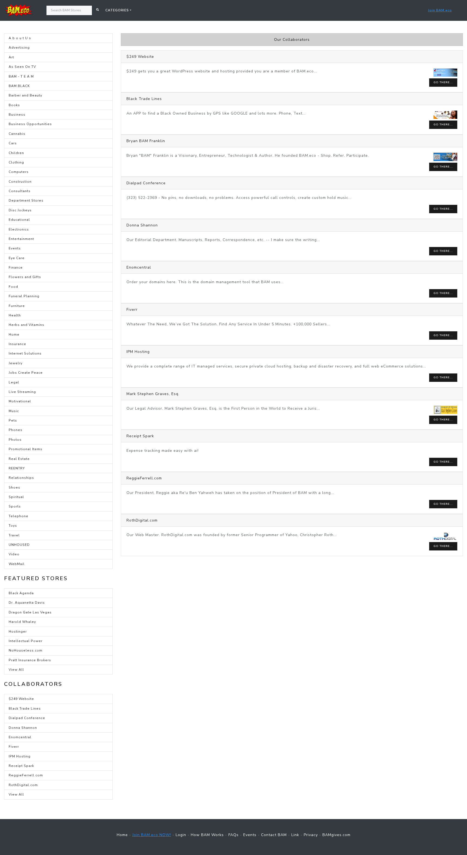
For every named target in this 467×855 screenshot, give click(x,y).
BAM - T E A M (21, 76)
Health (15, 315)
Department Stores (26, 200)
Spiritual (16, 497)
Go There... (443, 82)
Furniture (17, 306)
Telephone (18, 516)
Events (15, 248)
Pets (13, 420)
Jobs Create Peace (26, 372)
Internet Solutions (25, 353)
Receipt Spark (21, 766)
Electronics (19, 229)
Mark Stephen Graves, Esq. (152, 393)
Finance (16, 267)
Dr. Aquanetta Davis (27, 602)
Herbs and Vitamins (26, 325)
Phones (15, 430)
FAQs (233, 834)
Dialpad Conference (27, 718)
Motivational (20, 401)
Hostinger (18, 631)
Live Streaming (22, 392)
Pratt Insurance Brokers (30, 660)
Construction (20, 181)
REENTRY (17, 468)
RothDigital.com (23, 785)
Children (16, 153)
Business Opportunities (30, 124)
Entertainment (21, 239)
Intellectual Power (25, 641)
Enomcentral (20, 737)
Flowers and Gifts (25, 277)
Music (14, 411)
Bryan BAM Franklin (145, 140)
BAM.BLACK (19, 86)
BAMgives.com (336, 834)
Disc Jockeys (20, 210)
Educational (19, 220)
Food (13, 287)
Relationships (21, 478)
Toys (13, 525)
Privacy (311, 834)
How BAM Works (207, 834)
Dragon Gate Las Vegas (30, 612)
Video (14, 554)
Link (295, 834)
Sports (15, 506)
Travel (14, 535)
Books (14, 105)
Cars (13, 143)
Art (11, 57)
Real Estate (19, 459)
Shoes (14, 487)
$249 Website (21, 699)
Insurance (17, 344)
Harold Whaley (22, 622)
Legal (14, 382)
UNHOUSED (19, 545)
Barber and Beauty (25, 95)
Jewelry (15, 363)
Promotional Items (25, 449)
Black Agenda (21, 593)
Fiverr (14, 746)
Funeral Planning (24, 296)
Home (14, 334)
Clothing (16, 162)
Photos (15, 439)
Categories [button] (117, 10)
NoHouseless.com (25, 650)
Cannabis (17, 134)
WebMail (17, 564)
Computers (19, 172)
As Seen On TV (22, 67)
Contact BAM (274, 834)
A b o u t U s (20, 38)
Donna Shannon (23, 728)
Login (181, 834)
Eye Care (17, 258)
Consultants (20, 191)
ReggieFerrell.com (26, 775)
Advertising (19, 47)
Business (17, 114)
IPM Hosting (20, 756)
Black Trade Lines (25, 708)
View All (16, 669)
